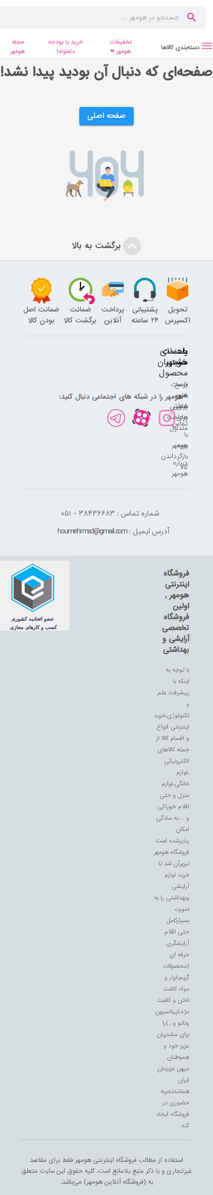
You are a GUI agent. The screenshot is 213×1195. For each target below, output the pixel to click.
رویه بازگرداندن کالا (174, 456)
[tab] (179, 47)
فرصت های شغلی (179, 395)
